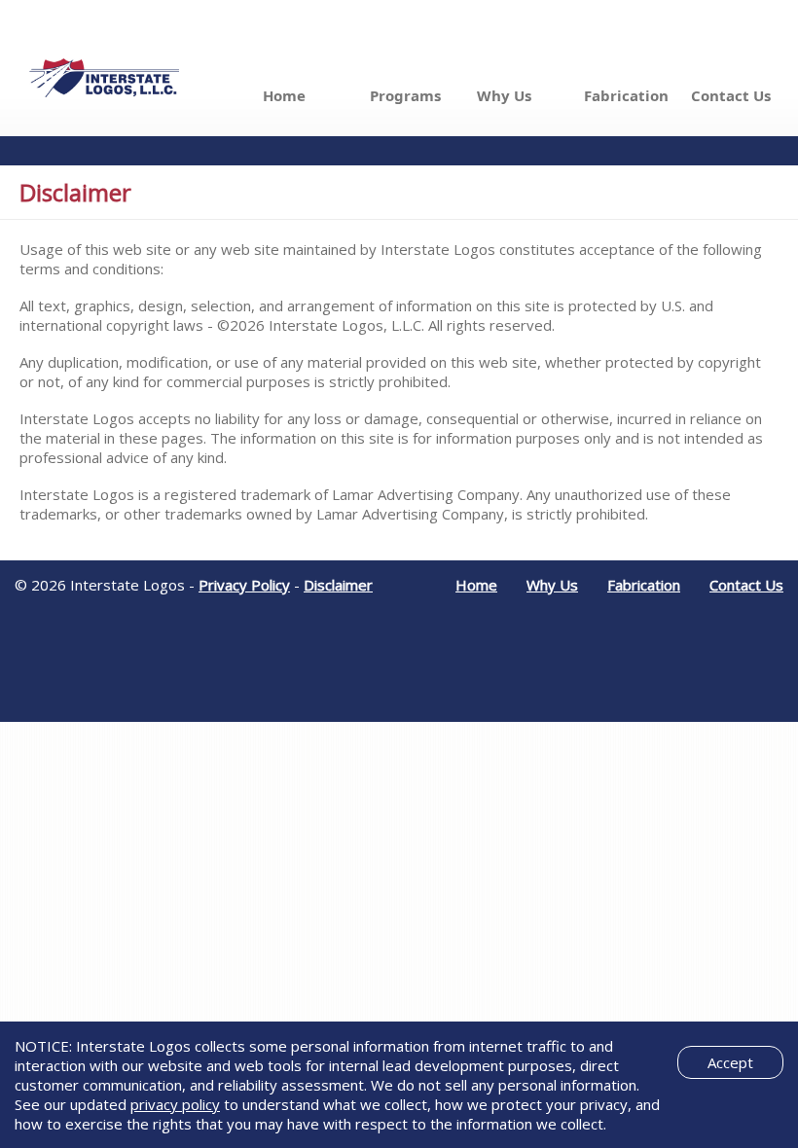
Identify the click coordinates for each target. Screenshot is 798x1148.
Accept (730, 1062)
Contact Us (731, 95)
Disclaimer (338, 584)
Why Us (504, 95)
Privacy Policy (244, 584)
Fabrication (626, 95)
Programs (405, 95)
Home (284, 95)
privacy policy (175, 1104)
